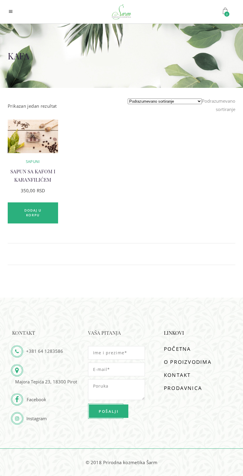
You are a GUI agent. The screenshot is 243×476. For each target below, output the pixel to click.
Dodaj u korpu (32, 213)
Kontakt (177, 375)
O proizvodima (188, 361)
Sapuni (33, 161)
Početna (177, 348)
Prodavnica (183, 388)
